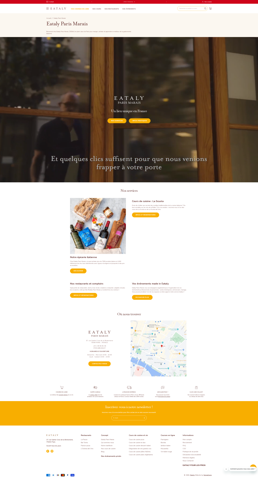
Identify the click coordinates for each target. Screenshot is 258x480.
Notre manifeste (106, 445)
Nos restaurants (112, 9)
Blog (102, 452)
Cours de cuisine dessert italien (140, 445)
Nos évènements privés (111, 456)
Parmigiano (164, 439)
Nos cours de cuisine (108, 449)
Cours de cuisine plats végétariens (141, 455)
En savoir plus (142, 297)
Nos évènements (129, 9)
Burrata (163, 442)
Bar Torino (84, 442)
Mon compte (187, 439)
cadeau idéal (93, 395)
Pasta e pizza (85, 445)
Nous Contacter (188, 461)
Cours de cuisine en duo (137, 442)
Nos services (117, 121)
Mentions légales (189, 458)
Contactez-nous (99, 364)
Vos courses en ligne (80, 9)
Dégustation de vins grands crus (140, 449)
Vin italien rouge (166, 452)
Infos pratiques (139, 121)
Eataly (192, 475)
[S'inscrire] (144, 418)
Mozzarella (164, 449)
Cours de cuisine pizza (136, 439)
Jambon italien (165, 445)
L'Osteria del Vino (87, 449)
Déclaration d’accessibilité (192, 455)
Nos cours (97, 9)
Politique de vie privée (190, 452)
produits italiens (63, 395)
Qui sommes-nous (107, 442)
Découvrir (78, 271)
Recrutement (187, 442)
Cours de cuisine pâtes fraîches (140, 452)
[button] (192, 8)
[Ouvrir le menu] (47, 8)
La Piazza (84, 439)
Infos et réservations (146, 215)
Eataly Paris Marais (107, 439)
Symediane (208, 475)
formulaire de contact (164, 396)
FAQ (184, 445)
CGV (184, 449)
